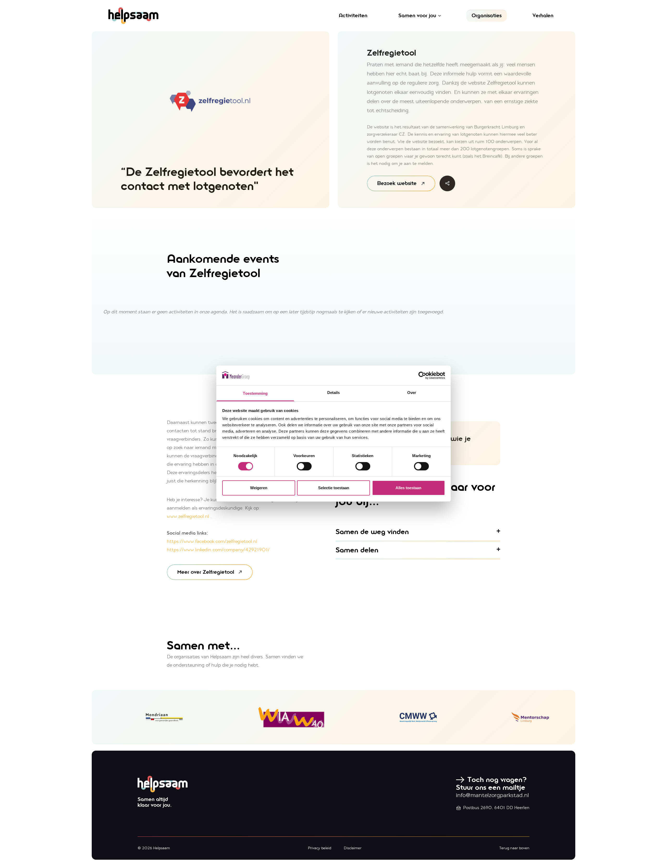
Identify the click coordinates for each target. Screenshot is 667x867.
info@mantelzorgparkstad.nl (492, 795)
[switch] (304, 466)
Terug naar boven (514, 848)
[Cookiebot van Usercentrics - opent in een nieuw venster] (422, 375)
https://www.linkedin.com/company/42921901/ (218, 550)
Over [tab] (411, 392)
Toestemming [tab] (255, 393)
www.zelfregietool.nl (188, 516)
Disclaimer (352, 848)
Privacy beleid (319, 848)
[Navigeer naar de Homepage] (183, 15)
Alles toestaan (408, 488)
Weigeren (258, 488)
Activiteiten (353, 16)
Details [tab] (333, 392)
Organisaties (487, 16)
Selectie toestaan (333, 488)
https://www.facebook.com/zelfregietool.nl (212, 541)
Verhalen (543, 16)
